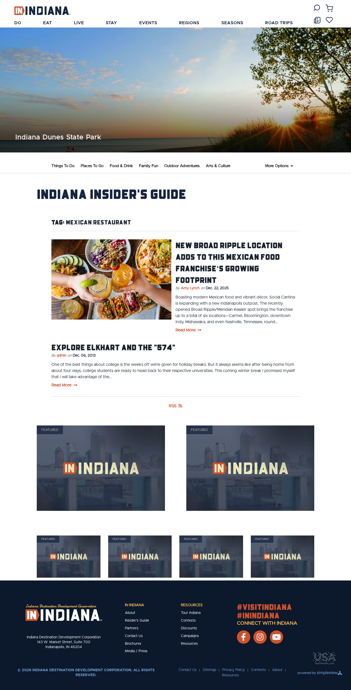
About (130, 613)
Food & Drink (121, 166)
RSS (173, 406)
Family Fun (148, 166)
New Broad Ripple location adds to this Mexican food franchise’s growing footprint (229, 262)
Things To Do (63, 166)
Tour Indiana (190, 613)
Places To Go (92, 166)
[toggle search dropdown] (316, 8)
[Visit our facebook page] (243, 637)
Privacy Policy (233, 670)
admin (62, 355)
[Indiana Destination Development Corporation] (42, 10)
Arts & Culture (218, 166)
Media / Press (136, 651)
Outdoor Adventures (182, 166)
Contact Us (134, 636)
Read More (186, 330)
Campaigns (190, 636)
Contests (188, 620)
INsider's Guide (137, 620)
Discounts (189, 628)
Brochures (133, 644)
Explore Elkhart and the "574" (113, 347)
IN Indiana (134, 605)
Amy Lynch (190, 288)
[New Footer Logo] (63, 613)
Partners (131, 628)
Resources (192, 605)
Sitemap (209, 670)
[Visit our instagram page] (260, 637)
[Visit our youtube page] (276, 637)
